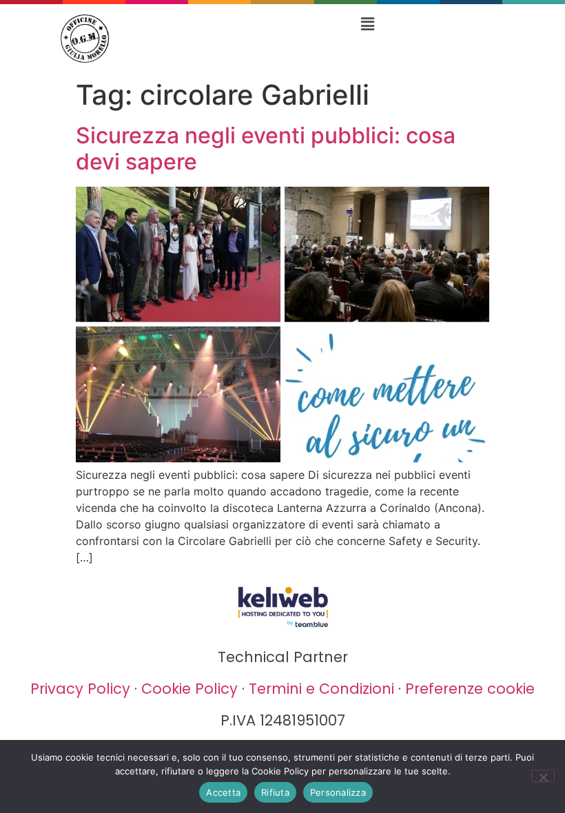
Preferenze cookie (470, 689)
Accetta (223, 792)
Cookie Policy (189, 689)
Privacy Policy (80, 689)
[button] (367, 24)
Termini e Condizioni (321, 689)
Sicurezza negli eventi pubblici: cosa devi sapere (265, 148)
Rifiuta (275, 792)
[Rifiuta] (543, 776)
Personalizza (338, 792)
